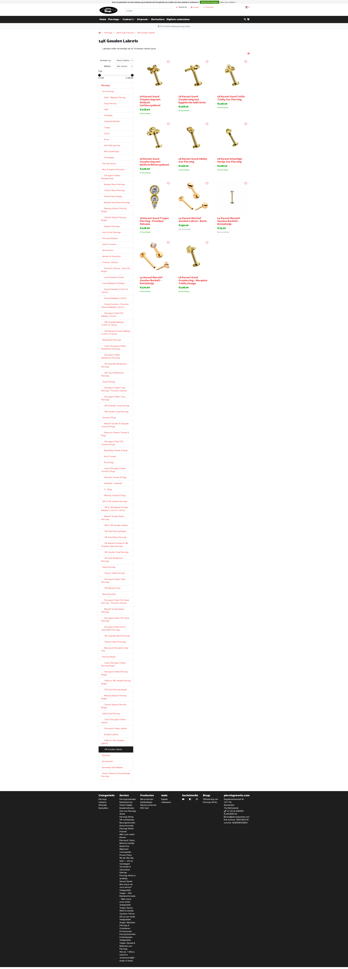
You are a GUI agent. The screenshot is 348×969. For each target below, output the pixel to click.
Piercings (113, 19)
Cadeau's (127, 19)
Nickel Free (124, 846)
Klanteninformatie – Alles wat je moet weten (127, 899)
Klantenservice (125, 802)
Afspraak (142, 19)
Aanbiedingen (146, 802)
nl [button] (248, 7)
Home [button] (103, 19)
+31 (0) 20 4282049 (235, 811)
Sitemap (123, 872)
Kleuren (122, 837)
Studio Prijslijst (125, 805)
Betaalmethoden (126, 808)
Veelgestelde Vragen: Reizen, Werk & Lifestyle (126, 908)
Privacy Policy (125, 855)
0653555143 (183, 7)
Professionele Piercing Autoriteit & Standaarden (127, 934)
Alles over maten (126, 834)
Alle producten (146, 799)
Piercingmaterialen (127, 799)
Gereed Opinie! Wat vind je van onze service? (126, 884)
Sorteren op (105, 60)
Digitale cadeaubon (178, 19)
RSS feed (144, 808)
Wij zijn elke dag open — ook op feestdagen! (126, 861)
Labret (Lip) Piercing (124, 33)
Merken (107, 66)
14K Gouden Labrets (146, 33)
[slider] (99, 75)
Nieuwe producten (148, 805)
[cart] (248, 19)
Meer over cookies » (228, 2)
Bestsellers (158, 19)
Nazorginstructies (127, 823)
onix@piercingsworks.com (237, 817)
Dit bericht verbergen (209, 2)
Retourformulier (126, 826)
